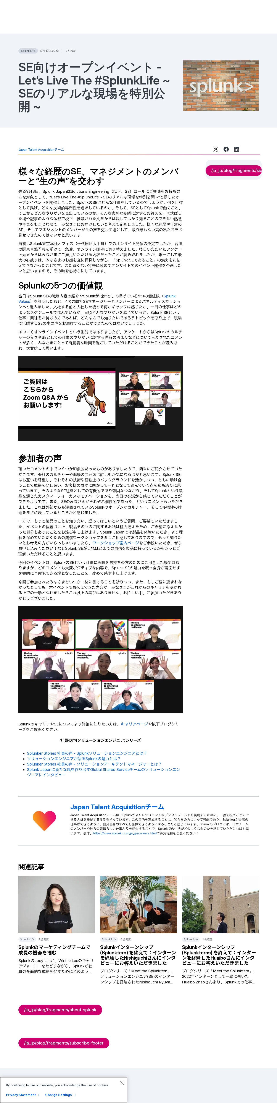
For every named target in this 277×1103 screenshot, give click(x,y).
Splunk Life (28, 50)
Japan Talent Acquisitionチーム (41, 150)
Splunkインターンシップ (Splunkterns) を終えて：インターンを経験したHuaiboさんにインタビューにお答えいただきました (219, 955)
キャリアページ (134, 724)
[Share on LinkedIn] (236, 149)
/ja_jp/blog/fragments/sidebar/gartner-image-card (236, 170)
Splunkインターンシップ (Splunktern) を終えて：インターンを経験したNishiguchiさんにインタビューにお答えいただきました (138, 955)
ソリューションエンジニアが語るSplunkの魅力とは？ (74, 758)
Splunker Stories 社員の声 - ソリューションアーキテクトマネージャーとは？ (94, 764)
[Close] (121, 1082)
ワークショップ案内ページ (115, 543)
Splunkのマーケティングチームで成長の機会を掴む (54, 949)
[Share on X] (215, 149)
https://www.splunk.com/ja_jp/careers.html (125, 833)
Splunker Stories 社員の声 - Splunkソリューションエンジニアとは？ (87, 753)
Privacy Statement (21, 1095)
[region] (63, 1090)
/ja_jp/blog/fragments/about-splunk (60, 1009)
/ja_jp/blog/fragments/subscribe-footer (64, 1043)
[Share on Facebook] (226, 149)
